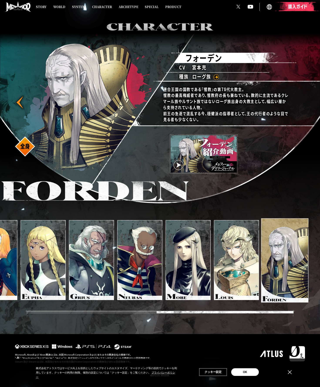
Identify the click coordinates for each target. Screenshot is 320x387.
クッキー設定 (213, 371)
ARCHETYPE (128, 7)
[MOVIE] (204, 154)
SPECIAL (151, 7)
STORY (41, 7)
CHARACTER (102, 7)
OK (245, 372)
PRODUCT (173, 7)
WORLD (59, 7)
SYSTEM (78, 7)
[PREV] (21, 103)
